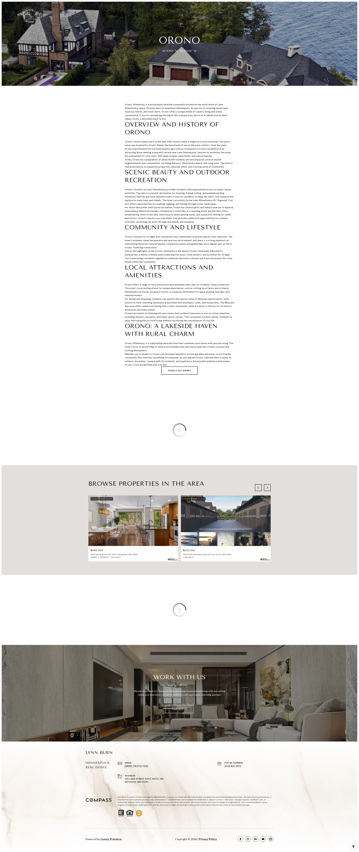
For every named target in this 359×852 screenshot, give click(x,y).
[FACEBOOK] (240, 839)
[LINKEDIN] (255, 839)
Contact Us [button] (179, 709)
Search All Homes (179, 370)
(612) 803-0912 (232, 766)
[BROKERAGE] (270, 839)
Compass (170, 797)
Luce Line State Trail (167, 218)
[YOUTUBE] (263, 839)
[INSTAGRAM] (248, 839)
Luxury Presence (111, 839)
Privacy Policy (208, 839)
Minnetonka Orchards (137, 291)
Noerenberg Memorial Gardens (142, 211)
